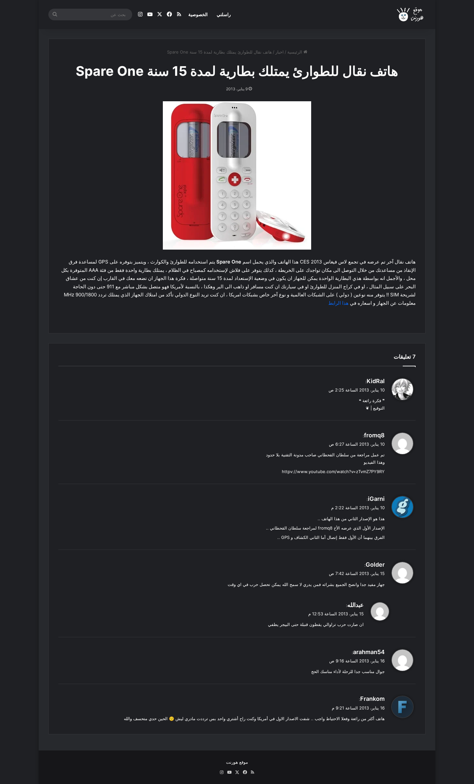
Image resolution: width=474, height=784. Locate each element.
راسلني (224, 14)
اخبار (279, 52)
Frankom (372, 698)
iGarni (376, 498)
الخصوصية (198, 14)
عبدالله (355, 604)
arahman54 (369, 652)
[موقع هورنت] (411, 15)
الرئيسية (295, 52)
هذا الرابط (338, 303)
